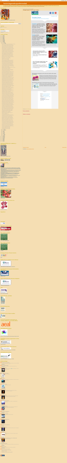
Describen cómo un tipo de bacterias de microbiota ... (8, 93)
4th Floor (43, 98)
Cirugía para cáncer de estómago (5, 66)
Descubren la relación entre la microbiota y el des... (7, 120)
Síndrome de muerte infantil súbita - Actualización (7, 112)
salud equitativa (7, 163)
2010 (2, 140)
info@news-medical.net (45, 95)
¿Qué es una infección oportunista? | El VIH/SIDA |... (7, 69)
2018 (2, 41)
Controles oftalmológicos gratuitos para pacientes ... (7, 60)
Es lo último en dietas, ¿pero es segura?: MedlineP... (7, 99)
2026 (2, 35)
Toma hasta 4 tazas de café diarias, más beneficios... (8, 95)
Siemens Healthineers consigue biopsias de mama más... (8, 48)
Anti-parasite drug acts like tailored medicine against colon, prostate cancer (40, 52)
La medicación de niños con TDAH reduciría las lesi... (8, 75)
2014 (2, 137)
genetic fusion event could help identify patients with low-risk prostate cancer (38, 25)
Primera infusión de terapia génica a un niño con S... (7, 72)
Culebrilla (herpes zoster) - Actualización (6, 91)
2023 (2, 37)
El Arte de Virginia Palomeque (5, 419)
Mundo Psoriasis (4, 432)
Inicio (45, 147)
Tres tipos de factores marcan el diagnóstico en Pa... (7, 122)
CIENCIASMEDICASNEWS (5, 365)
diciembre (3, 42)
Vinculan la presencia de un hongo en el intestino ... (7, 92)
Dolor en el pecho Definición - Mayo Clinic (6, 86)
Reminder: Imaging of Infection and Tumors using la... (8, 61)
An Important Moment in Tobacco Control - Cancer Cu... (8, 80)
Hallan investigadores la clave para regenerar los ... (7, 53)
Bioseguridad (3, 378)
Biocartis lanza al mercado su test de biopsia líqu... (7, 103)
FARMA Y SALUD (4, 446)
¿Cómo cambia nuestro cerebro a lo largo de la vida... (8, 65)
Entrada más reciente (26, 147)
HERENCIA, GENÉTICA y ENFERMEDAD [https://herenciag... (9, 67)
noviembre (3, 43)
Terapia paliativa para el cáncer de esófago (6, 88)
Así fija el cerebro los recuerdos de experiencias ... (7, 63)
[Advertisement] (30, 140)
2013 (2, 138)
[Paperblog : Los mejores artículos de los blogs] (3, 223)
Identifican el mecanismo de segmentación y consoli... (8, 98)
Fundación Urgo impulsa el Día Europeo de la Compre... (8, 51)
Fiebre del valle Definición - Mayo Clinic (6, 68)
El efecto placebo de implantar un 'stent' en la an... (7, 119)
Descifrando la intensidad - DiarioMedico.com (7, 76)
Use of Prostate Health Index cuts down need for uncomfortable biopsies (40, 62)
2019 (2, 40)
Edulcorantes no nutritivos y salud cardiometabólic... (7, 117)
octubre (3, 129)
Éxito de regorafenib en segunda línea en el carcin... (7, 49)
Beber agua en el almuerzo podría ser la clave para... (8, 101)
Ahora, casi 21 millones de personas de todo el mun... (8, 108)
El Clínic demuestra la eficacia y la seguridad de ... (7, 52)
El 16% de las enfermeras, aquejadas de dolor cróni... (8, 96)
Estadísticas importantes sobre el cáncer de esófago (7, 90)
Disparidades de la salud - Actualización (6, 111)
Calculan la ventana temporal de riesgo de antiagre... (7, 74)
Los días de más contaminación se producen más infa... (8, 94)
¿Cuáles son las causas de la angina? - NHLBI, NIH (7, 87)
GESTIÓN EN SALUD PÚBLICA (6, 362)
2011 (2, 139)
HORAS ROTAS (4, 389)
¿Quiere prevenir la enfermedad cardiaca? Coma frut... (8, 100)
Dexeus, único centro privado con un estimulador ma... (8, 104)
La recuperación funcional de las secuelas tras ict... (7, 123)
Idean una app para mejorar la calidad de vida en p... (7, 97)
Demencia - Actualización (4, 113)
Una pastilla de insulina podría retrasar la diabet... (7, 110)
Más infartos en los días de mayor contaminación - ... (8, 125)
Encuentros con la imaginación (6, 424)
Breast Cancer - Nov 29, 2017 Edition (6, 57)
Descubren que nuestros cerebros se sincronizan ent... (8, 56)
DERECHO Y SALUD (4, 384)
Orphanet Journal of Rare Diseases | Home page (7, 81)
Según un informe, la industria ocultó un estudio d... (7, 109)
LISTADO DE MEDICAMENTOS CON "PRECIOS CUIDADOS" (8, 447)
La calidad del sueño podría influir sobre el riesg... (7, 105)
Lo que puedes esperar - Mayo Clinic (6, 70)
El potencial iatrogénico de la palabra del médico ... (7, 116)
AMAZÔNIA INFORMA (4, 443)
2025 (2, 36)
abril (2, 133)
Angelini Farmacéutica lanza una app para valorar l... (7, 46)
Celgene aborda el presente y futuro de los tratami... (7, 47)
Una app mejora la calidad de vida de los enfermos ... (7, 106)
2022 (2, 38)
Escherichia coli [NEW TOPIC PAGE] (6, 126)
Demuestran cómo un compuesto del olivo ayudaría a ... (8, 124)
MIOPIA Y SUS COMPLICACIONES (9, 414)
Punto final (3, 425)
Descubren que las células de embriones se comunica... (8, 77)
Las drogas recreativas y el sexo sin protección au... (7, 50)
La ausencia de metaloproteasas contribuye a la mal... (8, 71)
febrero (3, 134)
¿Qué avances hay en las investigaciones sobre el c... (8, 89)
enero (2, 135)
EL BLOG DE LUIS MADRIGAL (5, 411)
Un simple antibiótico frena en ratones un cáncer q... (7, 54)
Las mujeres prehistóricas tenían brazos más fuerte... (8, 64)
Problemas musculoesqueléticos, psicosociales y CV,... (8, 118)
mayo (2, 132)
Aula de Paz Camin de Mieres (5, 400)
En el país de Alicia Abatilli (5, 373)
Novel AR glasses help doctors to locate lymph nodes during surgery (43, 82)
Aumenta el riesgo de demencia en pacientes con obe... (8, 79)
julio (2, 131)
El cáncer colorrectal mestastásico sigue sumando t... (8, 73)
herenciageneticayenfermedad (15, 3)
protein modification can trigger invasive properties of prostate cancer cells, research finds (38, 37)
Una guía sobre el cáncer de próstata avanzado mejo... (8, 107)
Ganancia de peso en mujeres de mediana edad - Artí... (8, 115)
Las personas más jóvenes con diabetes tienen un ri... (8, 102)
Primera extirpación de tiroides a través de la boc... (7, 44)
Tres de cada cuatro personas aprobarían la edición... (8, 62)
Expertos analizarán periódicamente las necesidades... (8, 45)
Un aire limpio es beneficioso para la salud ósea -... (7, 82)
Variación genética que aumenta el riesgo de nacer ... (7, 84)
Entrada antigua (64, 147)
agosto (3, 130)
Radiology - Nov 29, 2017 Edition (5, 58)
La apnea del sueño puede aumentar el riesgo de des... (8, 83)
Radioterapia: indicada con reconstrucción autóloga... (8, 78)
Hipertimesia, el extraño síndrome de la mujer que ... (7, 55)
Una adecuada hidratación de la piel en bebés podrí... (8, 114)
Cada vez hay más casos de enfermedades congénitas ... (8, 85)
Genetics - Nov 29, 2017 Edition (5, 59)
